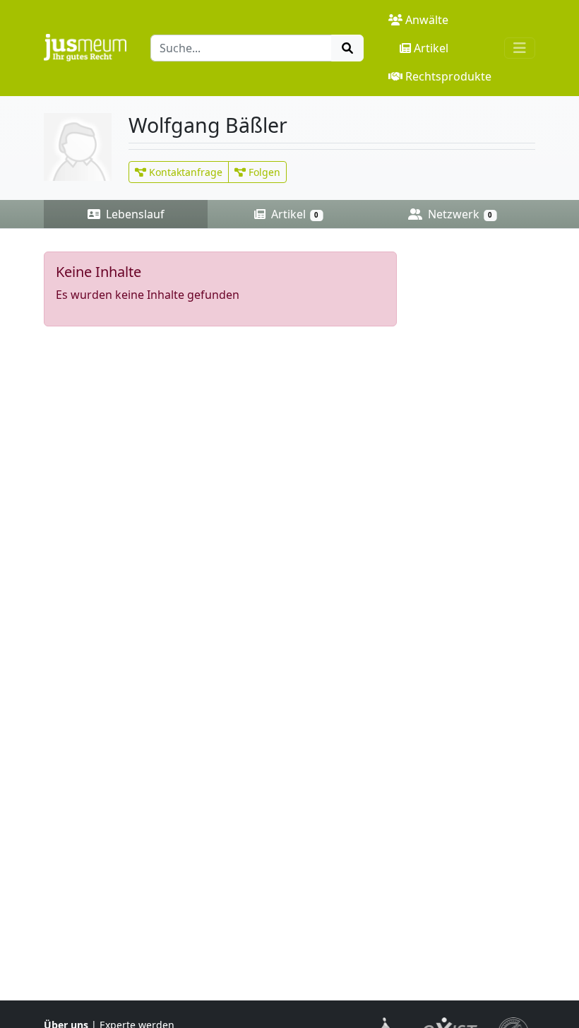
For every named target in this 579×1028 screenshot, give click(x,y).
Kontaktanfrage (184, 172)
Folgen (263, 172)
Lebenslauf (134, 214)
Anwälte (426, 20)
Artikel (431, 48)
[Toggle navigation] (519, 48)
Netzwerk (458, 214)
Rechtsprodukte (448, 76)
